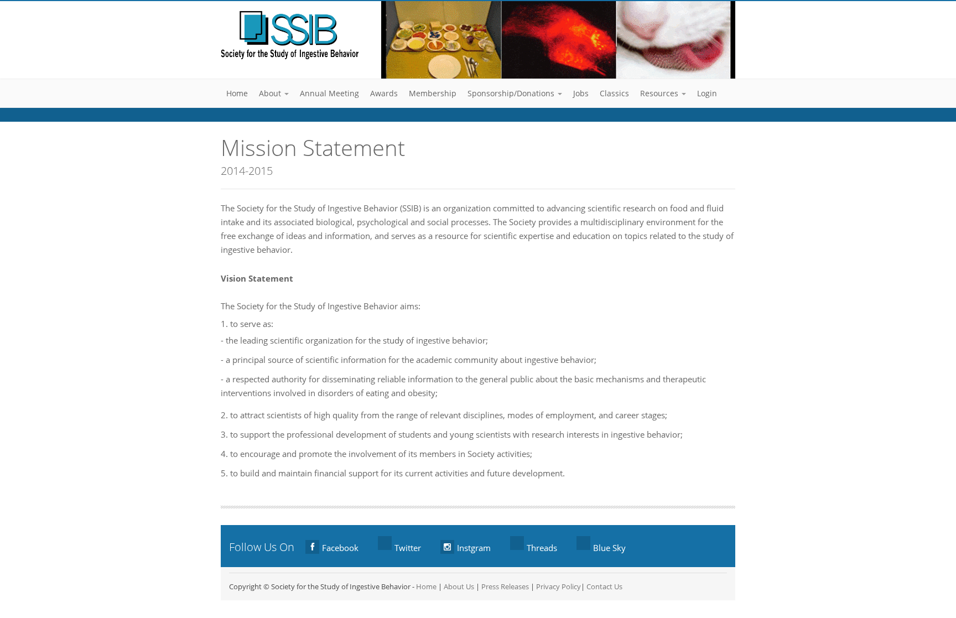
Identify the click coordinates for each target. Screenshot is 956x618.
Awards (384, 93)
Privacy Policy (558, 586)
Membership (432, 93)
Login (707, 93)
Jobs (581, 93)
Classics (614, 93)
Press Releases (505, 586)
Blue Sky (609, 547)
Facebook (340, 547)
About (271, 93)
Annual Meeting (329, 93)
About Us (459, 586)
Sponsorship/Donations (512, 93)
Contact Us (604, 586)
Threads (542, 547)
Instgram (474, 547)
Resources (660, 93)
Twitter (407, 547)
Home (237, 93)
